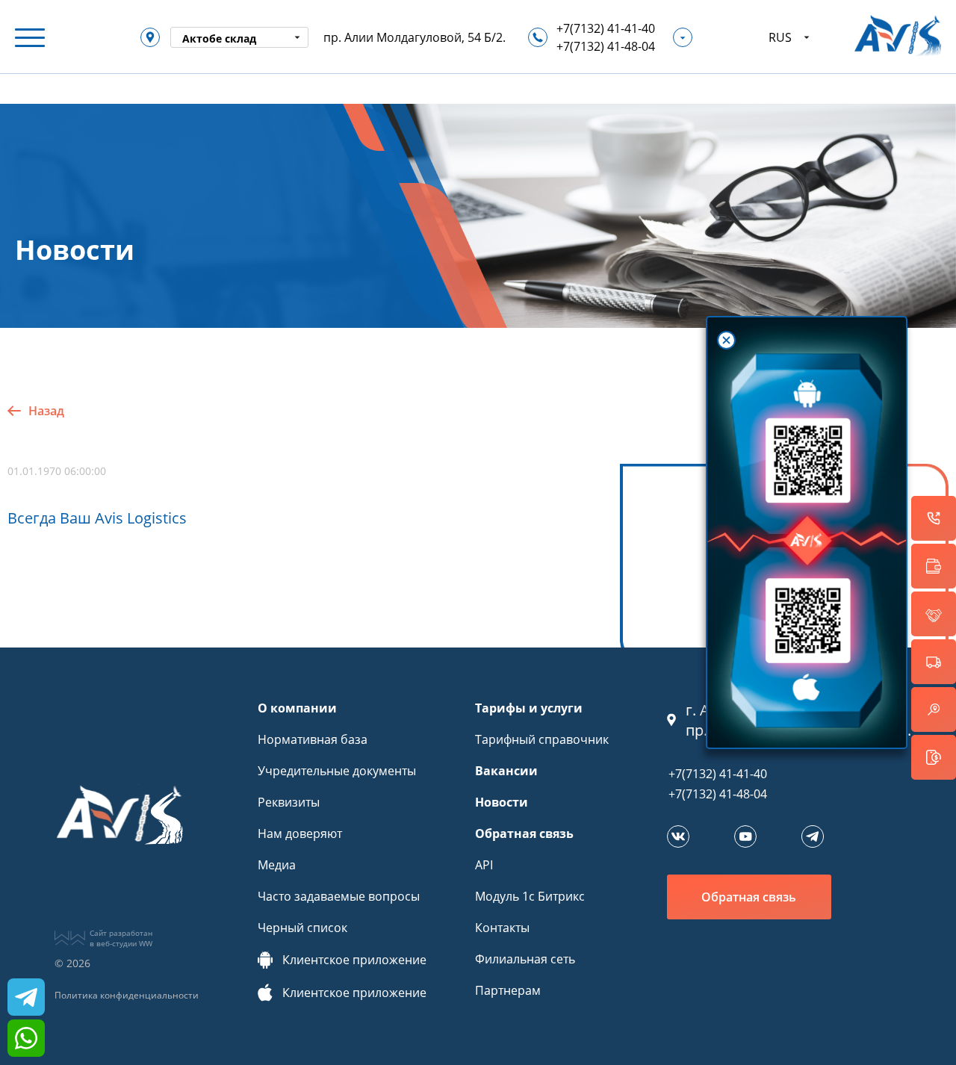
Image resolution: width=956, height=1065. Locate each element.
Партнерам (508, 990)
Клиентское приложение (354, 959)
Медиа (277, 865)
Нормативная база (312, 739)
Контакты (502, 927)
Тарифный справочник (542, 739)
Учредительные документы (337, 771)
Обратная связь (524, 833)
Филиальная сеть (525, 959)
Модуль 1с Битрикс (530, 896)
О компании (297, 708)
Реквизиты (289, 802)
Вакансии (506, 771)
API (484, 865)
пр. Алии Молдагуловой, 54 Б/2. (414, 37)
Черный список (302, 927)
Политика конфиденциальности (127, 995)
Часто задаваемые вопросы (339, 896)
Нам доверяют (300, 833)
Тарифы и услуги (529, 708)
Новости (501, 802)
